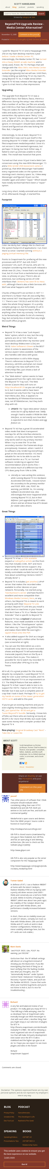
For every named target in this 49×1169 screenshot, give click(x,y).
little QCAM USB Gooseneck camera (24, 166)
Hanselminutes (24, 1112)
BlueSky (31, 776)
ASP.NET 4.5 (27, 1137)
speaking (40, 7)
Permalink (27, 778)
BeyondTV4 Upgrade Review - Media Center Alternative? (24, 25)
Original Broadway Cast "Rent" (30, 730)
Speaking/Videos (10, 1137)
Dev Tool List (9, 1120)
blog (14, 7)
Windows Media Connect (16, 598)
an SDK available (29, 558)
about (7, 7)
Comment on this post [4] (29, 34)
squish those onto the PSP (17, 632)
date (33, 17)
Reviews (13, 39)
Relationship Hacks (30, 1145)
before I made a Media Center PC (17, 56)
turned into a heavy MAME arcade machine (24, 60)
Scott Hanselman (24, 3)
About (22, 767)
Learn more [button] (9, 1157)
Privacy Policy (9, 1112)
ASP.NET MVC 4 (28, 1141)
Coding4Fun (22, 39)
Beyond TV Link (31, 604)
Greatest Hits (9, 1117)
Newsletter (30, 767)
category (25, 17)
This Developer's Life (26, 1117)
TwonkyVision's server (16, 592)
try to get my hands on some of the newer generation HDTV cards (23, 696)
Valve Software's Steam (22, 346)
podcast (22, 7)
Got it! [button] (24, 1164)
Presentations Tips (11, 1141)
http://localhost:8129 (15, 387)
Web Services (34, 39)
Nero (31, 598)
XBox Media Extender (36, 70)
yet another (32, 581)
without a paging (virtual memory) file (22, 252)
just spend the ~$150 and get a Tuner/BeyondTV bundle (18, 711)
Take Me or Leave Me (12, 733)
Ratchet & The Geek (26, 1120)
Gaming (44, 39)
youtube (30, 7)
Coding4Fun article (23, 561)
